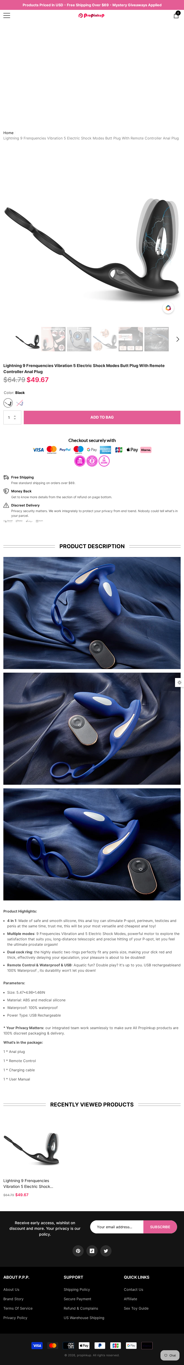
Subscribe (160, 1227)
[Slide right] (178, 339)
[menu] (6, 15)
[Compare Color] (168, 307)
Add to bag (102, 417)
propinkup (84, 1355)
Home (8, 132)
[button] (176, 15)
